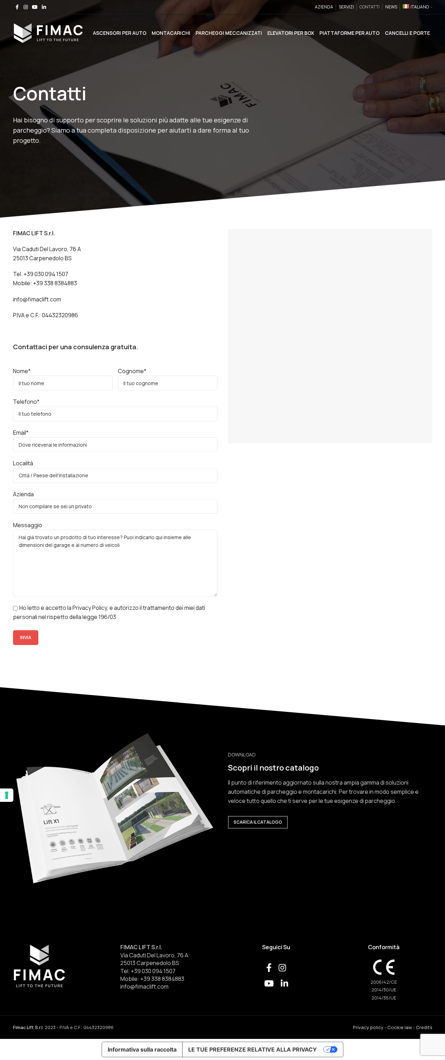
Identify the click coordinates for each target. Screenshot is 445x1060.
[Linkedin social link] (44, 7)
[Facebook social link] (17, 7)
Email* (20, 432)
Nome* (22, 371)
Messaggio (27, 525)
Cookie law (399, 1027)
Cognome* (132, 371)
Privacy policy (368, 1027)
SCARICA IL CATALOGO (258, 822)
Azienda (23, 494)
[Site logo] (48, 32)
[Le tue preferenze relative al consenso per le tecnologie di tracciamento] (6, 795)
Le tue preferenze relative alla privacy (252, 1049)
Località (23, 463)
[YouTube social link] (35, 7)
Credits (424, 1027)
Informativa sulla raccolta (142, 1049)
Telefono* (26, 402)
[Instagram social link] (25, 7)
